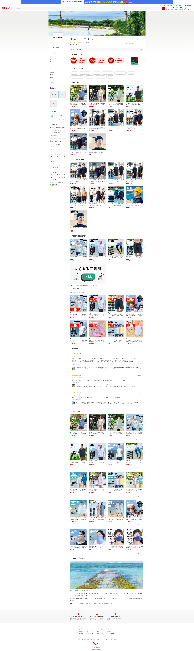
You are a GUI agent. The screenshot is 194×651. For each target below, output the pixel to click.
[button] (188, 5)
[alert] (106, 49)
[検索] (163, 8)
